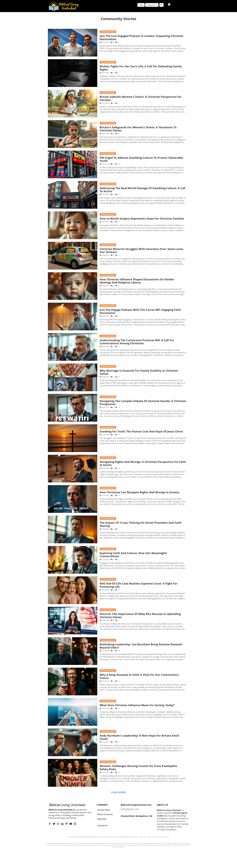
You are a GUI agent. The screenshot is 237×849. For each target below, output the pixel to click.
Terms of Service (152, 837)
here (123, 847)
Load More (118, 792)
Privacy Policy (164, 837)
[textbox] (118, 18)
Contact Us (102, 825)
